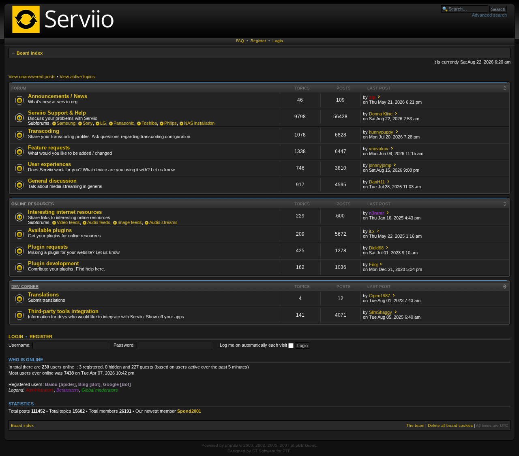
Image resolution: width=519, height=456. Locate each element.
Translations (43, 295)
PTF (286, 451)
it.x (372, 231)
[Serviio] (65, 34)
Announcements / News (57, 96)
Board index (30, 53)
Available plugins (50, 230)
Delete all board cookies (450, 425)
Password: (124, 345)
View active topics (77, 76)
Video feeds (68, 222)
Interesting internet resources (65, 212)
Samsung (66, 123)
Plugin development (53, 263)
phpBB (231, 445)
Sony (88, 123)
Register (258, 40)
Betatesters (67, 390)
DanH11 (377, 181)
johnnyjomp (380, 165)
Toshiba (149, 123)
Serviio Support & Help (57, 113)
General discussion (52, 181)
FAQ (240, 40)
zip (372, 97)
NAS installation (199, 123)
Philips (170, 123)
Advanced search (489, 15)
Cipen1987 (379, 295)
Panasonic (124, 123)
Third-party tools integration (63, 311)
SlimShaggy (380, 312)
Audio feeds (98, 222)
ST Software (263, 451)
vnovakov (378, 148)
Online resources (32, 204)
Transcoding (43, 131)
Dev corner (25, 286)
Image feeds (130, 222)
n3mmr (376, 213)
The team (415, 425)
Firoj (373, 264)
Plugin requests (48, 247)
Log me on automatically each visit (254, 345)
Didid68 (376, 247)
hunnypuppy (381, 132)
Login (277, 40)
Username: (19, 345)
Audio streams (163, 222)
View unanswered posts (32, 76)
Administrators (40, 390)
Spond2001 (189, 411)
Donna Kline (380, 113)
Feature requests (49, 148)
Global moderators (99, 390)
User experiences (49, 164)
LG (103, 123)
